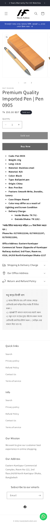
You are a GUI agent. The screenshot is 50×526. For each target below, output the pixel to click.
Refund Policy (12, 367)
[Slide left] (19, 83)
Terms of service (13, 381)
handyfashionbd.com (28, 521)
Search (9, 354)
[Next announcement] (45, 3)
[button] (6, 13)
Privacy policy (12, 360)
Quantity (6, 118)
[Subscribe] (39, 495)
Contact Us (11, 374)
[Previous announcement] (5, 3)
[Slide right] (31, 83)
